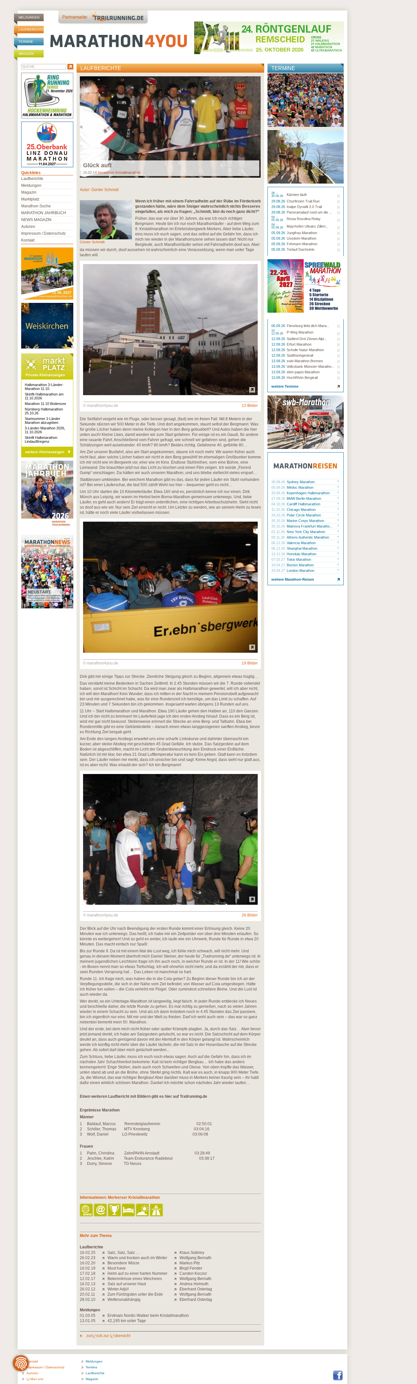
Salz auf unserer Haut (127, 1284)
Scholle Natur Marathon (305, 350)
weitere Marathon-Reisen (292, 579)
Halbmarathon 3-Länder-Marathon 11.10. (44, 387)
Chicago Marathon (301, 510)
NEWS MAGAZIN (36, 219)
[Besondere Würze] (105, 1263)
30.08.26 (278, 482)
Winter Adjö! (118, 1289)
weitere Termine (284, 386)
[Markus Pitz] (177, 1263)
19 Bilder (250, 663)
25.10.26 (278, 521)
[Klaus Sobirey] (177, 1252)
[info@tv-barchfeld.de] (101, 1210)
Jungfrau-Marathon (302, 233)
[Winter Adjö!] (105, 1289)
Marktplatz (30, 199)
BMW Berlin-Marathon (304, 498)
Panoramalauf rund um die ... (309, 212)
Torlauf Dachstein (300, 249)
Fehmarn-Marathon (302, 244)
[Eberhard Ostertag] (177, 1289)
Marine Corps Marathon (305, 521)
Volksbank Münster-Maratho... (310, 366)
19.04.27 (278, 565)
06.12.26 (278, 543)
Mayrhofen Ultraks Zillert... (307, 226)
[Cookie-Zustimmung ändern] (21, 1363)
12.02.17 (87, 1278)
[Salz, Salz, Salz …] (105, 1252)
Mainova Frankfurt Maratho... (310, 526)
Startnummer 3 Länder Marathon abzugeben (42, 420)
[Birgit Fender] (177, 1268)
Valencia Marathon (301, 543)
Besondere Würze (123, 1263)
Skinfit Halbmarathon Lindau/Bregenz (41, 439)
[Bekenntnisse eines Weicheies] (105, 1278)
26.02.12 (87, 1289)
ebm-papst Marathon (303, 372)
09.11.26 (278, 537)
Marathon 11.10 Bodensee (45, 404)
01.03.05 (87, 1315)
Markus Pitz (190, 1263)
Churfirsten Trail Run (303, 201)
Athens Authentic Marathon (308, 537)
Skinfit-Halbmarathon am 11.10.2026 (44, 396)
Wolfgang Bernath (195, 1258)
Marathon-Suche (36, 206)
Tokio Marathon (299, 559)
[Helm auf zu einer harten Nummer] (105, 1273)
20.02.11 (87, 1294)
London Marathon (300, 571)
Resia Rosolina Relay (304, 219)
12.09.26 (278, 339)
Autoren (28, 226)
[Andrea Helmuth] (177, 1284)
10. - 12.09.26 (277, 332)
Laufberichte (31, 29)
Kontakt (28, 240)
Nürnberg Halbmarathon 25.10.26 (44, 411)
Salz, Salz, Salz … (124, 1252)
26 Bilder (250, 915)
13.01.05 (87, 1320)
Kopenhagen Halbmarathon (308, 493)
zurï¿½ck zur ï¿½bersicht (107, 1335)
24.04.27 (278, 571)
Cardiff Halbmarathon (303, 504)
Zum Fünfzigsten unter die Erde (135, 1294)
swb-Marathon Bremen (305, 361)
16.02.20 (87, 1263)
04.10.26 (278, 504)
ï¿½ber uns (34, 1379)
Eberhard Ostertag (196, 1289)
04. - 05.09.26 (277, 219)
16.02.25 (87, 1252)
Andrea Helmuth (194, 1284)
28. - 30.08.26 (277, 195)
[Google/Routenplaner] (157, 1210)
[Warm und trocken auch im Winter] (105, 1257)
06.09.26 (278, 326)
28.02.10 (87, 1299)
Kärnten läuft (297, 195)
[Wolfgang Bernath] (177, 1257)
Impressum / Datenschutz (43, 233)
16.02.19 (87, 1268)
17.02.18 (87, 1273)
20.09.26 (278, 493)
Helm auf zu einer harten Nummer (137, 1273)
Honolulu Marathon (301, 554)
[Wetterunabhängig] (105, 1299)
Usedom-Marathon (301, 238)
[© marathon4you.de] (170, 394)
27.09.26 (278, 498)
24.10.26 (278, 515)
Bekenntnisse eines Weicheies (135, 1278)
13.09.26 (278, 361)
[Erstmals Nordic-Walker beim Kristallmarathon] (105, 1315)
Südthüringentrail (300, 355)
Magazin (26, 53)
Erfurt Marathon (299, 344)
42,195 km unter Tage (127, 1320)
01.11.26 (278, 532)
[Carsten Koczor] (177, 1273)
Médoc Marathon (300, 487)
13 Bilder (250, 405)
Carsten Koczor (193, 1273)
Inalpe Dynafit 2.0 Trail (304, 207)
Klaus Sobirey (192, 1252)
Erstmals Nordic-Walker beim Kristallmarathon (148, 1315)
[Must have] (105, 1268)
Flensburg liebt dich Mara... (308, 326)
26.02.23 (87, 1258)
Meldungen (29, 17)
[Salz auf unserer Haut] (105, 1284)
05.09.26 (278, 233)
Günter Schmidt (105, 189)
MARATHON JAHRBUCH (43, 213)
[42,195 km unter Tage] (105, 1320)
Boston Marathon (300, 565)
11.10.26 (278, 510)
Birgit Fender (191, 1268)
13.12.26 (278, 554)
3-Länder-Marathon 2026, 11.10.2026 (45, 430)
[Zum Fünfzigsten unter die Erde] (105, 1294)
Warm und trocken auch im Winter (137, 1258)
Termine (26, 41)
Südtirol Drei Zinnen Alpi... (307, 339)
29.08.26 (278, 201)
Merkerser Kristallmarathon (119, 172)
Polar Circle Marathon (304, 515)
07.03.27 (278, 559)
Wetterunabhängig (124, 1299)
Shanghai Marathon (302, 548)
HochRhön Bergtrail (302, 377)
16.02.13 (87, 1284)
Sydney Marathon (301, 482)
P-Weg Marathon (300, 332)
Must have (117, 1268)
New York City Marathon (306, 532)
